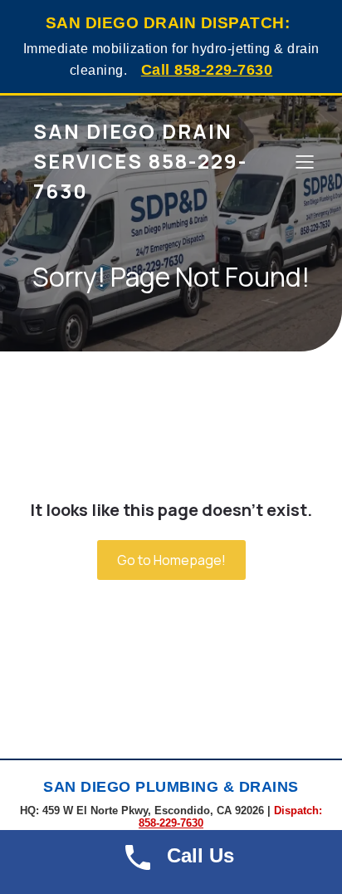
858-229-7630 (171, 823)
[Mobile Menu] (304, 161)
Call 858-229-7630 (207, 69)
